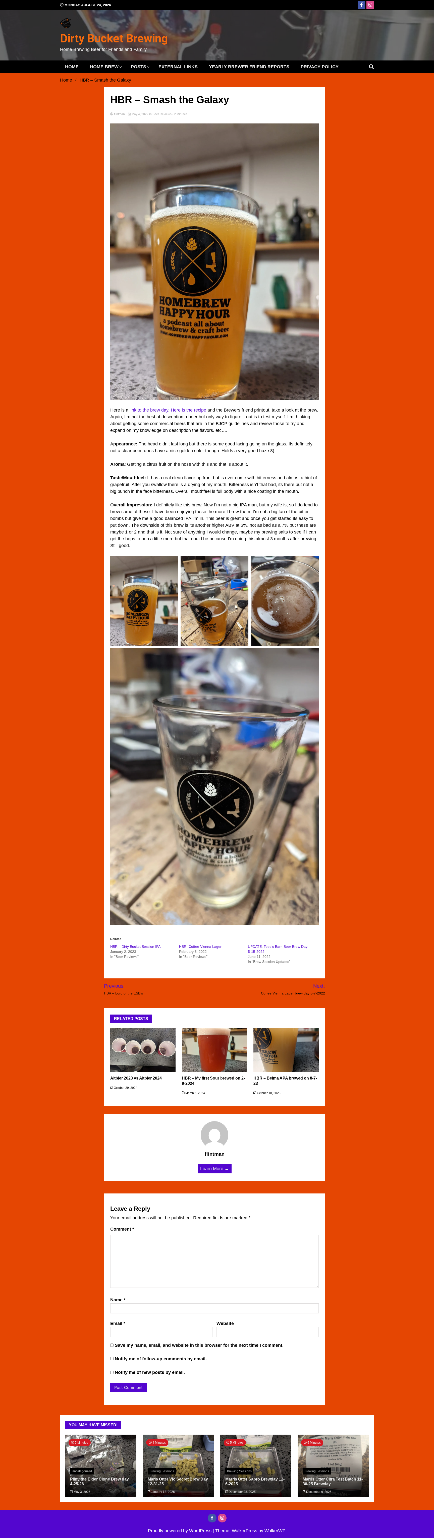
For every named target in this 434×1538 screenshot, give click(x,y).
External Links (178, 66)
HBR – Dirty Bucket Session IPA (135, 947)
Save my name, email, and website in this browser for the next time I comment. (199, 1345)
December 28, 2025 (242, 1492)
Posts (138, 66)
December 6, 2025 (318, 1492)
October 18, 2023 (268, 1093)
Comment (122, 1229)
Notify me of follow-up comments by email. (161, 1358)
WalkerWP (274, 1530)
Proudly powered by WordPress (180, 1530)
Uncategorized (82, 1471)
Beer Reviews (162, 114)
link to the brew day (149, 410)
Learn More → (214, 1168)
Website (225, 1323)
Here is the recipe (188, 410)
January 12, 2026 (162, 1492)
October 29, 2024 (125, 1088)
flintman (119, 114)
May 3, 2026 (81, 1492)
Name (118, 1299)
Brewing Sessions (161, 1471)
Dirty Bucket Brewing (114, 38)
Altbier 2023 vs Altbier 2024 (136, 1078)
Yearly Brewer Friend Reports (249, 66)
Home (72, 66)
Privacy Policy (320, 66)
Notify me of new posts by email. (150, 1372)
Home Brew (104, 66)
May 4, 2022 (140, 114)
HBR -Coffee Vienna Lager (200, 947)
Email (117, 1323)
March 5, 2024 (195, 1093)
